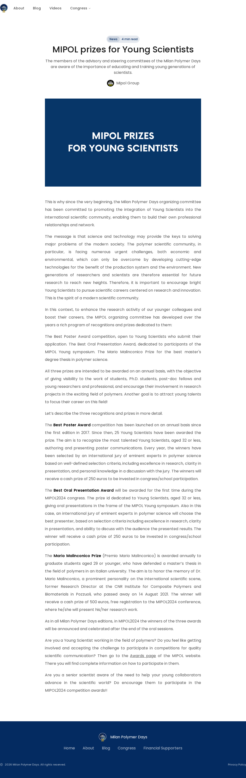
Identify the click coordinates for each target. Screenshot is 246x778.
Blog (37, 8)
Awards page (143, 656)
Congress (78, 8)
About (18, 8)
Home (69, 748)
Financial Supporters (162, 748)
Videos (55, 8)
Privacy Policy (237, 764)
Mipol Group (127, 83)
